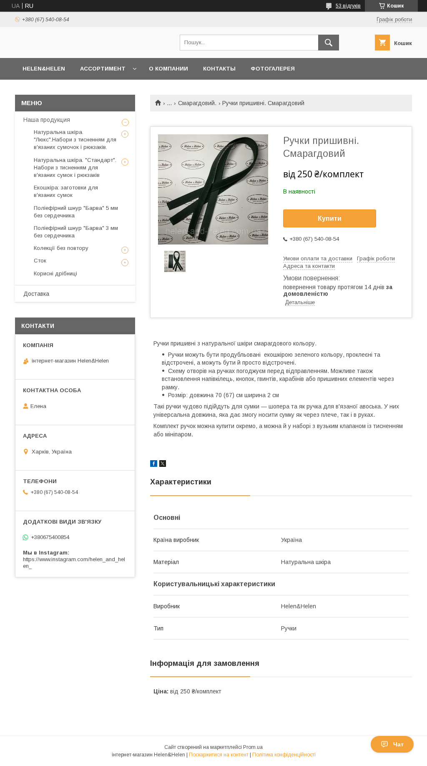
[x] (162, 464)
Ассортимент (103, 69)
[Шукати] (328, 42)
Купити (330, 218)
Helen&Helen (44, 69)
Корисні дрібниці (55, 273)
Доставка (36, 293)
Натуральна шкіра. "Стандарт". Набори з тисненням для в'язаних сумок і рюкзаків (75, 167)
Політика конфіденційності (284, 755)
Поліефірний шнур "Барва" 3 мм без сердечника (76, 232)
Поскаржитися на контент (219, 755)
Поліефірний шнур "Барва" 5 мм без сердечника (76, 212)
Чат (398, 744)
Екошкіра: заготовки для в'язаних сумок (66, 191)
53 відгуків (348, 6)
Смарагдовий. (197, 103)
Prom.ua (253, 747)
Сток (40, 260)
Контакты (219, 69)
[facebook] (153, 464)
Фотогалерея (273, 69)
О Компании (168, 69)
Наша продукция (46, 119)
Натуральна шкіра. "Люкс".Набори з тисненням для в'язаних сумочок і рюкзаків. (75, 139)
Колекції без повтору (61, 248)
